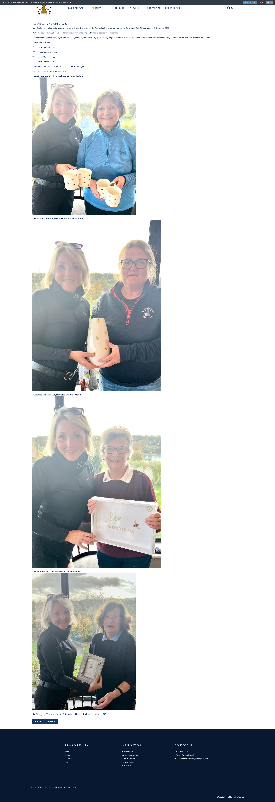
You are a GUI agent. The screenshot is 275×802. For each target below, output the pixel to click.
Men (67, 751)
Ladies (67, 755)
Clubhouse (69, 762)
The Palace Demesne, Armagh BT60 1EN (193, 758)
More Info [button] (269, 2)
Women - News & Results (59, 714)
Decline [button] (261, 2)
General (68, 758)
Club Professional (129, 762)
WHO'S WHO (127, 766)
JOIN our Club (127, 751)
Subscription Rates (130, 755)
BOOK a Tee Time (129, 758)
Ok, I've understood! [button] (250, 2)
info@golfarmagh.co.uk (184, 755)
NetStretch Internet (235, 797)
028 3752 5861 (182, 751)
